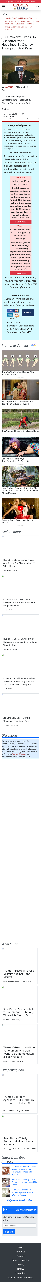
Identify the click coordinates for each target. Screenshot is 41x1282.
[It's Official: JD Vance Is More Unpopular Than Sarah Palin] (20, 704)
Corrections (20, 1273)
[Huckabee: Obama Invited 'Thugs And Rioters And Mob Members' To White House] (20, 546)
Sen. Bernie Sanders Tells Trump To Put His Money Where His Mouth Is (18, 1012)
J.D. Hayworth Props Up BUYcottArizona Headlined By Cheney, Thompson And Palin (19, 42)
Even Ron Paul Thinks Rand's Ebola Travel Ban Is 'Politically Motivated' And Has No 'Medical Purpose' (19, 681)
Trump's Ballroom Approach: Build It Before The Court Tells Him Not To (19, 1101)
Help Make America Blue (19, 1200)
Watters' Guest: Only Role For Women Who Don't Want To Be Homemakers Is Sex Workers (19, 1052)
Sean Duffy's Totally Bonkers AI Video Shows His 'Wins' (18, 1141)
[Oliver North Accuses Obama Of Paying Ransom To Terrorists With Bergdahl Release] (20, 585)
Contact (20, 1256)
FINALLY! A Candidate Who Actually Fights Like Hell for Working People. (23, 1192)
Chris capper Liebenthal (12, 1149)
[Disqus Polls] (20, 788)
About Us (20, 1251)
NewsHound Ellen (10, 981)
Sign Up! (9, 1232)
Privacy (20, 1264)
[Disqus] (20, 846)
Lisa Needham (8, 1110)
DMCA (20, 1268)
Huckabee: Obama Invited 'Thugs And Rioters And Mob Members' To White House (19, 563)
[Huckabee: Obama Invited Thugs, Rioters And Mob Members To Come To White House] (20, 625)
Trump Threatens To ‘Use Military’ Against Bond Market (18, 974)
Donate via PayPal (28, 313)
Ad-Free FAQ (31, 284)
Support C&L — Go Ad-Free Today (20, 1)
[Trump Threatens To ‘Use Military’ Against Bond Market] (19, 958)
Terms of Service (19, 754)
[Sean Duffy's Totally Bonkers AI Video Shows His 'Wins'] (19, 1125)
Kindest (13, 318)
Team (20, 1247)
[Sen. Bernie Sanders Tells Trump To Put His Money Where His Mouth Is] (19, 996)
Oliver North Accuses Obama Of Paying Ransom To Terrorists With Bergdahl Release (19, 602)
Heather (9, 86)
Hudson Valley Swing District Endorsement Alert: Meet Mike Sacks (24, 1182)
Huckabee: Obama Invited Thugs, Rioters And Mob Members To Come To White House (20, 641)
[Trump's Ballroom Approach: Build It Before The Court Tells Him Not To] (19, 1084)
